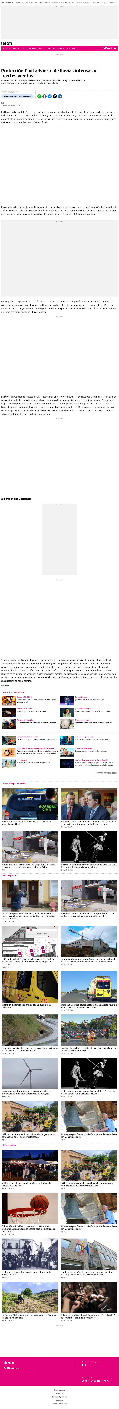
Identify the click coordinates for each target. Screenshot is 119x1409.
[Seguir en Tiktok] (102, 1381)
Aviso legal (59, 1400)
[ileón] (16, 1362)
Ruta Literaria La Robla (45, 2)
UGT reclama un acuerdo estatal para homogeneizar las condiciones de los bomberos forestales (28, 1135)
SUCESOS (106, 2)
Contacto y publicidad (59, 1404)
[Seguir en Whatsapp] (105, 1381)
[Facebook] (44, 96)
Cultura (23, 48)
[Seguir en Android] (82, 1365)
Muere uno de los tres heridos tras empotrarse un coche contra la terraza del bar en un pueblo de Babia (28, 866)
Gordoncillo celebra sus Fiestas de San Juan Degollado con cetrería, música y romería (89, 1049)
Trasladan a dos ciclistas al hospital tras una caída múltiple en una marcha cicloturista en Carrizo (89, 1006)
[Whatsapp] (39, 96)
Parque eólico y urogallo (58, 2)
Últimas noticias (9, 1145)
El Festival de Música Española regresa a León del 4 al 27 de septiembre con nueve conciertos (88, 1316)
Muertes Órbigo (20, 2)
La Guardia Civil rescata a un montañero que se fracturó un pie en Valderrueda (29, 1316)
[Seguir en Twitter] (86, 1381)
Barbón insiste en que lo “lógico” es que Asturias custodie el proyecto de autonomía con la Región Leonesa (88, 822)
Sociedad (32, 48)
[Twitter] (55, 96)
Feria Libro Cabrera (70, 2)
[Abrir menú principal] (116, 43)
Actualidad (7, 48)
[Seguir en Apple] (85, 1365)
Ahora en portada (9, 875)
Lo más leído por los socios (13, 783)
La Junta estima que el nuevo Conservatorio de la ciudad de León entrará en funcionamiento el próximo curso (88, 960)
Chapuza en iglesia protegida (83, 2)
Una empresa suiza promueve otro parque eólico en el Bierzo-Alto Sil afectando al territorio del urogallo (27, 1092)
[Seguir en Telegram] (92, 1381)
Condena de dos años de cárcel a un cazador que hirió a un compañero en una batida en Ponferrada (87, 1273)
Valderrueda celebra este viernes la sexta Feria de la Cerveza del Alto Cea (26, 1184)
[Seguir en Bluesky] (83, 1381)
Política (16, 48)
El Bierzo (60, 48)
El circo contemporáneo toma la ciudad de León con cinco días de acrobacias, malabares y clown (89, 866)
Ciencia (40, 48)
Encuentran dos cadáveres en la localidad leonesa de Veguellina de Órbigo (27, 822)
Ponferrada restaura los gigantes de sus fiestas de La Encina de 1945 (26, 1273)
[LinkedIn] (60, 96)
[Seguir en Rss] (108, 1381)
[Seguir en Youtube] (98, 1381)
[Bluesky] (50, 96)
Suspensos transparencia (31, 2)
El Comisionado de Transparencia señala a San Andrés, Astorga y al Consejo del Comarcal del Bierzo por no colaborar (28, 962)
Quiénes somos (59, 1390)
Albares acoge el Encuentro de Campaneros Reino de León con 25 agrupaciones (89, 1135)
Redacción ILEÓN (67, 827)
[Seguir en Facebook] (88, 1381)
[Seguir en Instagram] (95, 1381)
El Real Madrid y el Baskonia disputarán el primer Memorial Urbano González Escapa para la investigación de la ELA (29, 1229)
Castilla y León (71, 48)
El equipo (59, 1393)
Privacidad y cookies (59, 1397)
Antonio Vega (6, 967)
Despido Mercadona (97, 2)
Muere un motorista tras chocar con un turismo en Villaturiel (26, 1006)
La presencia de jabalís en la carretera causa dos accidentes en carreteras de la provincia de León (30, 1049)
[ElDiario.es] (109, 48)
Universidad (50, 48)
